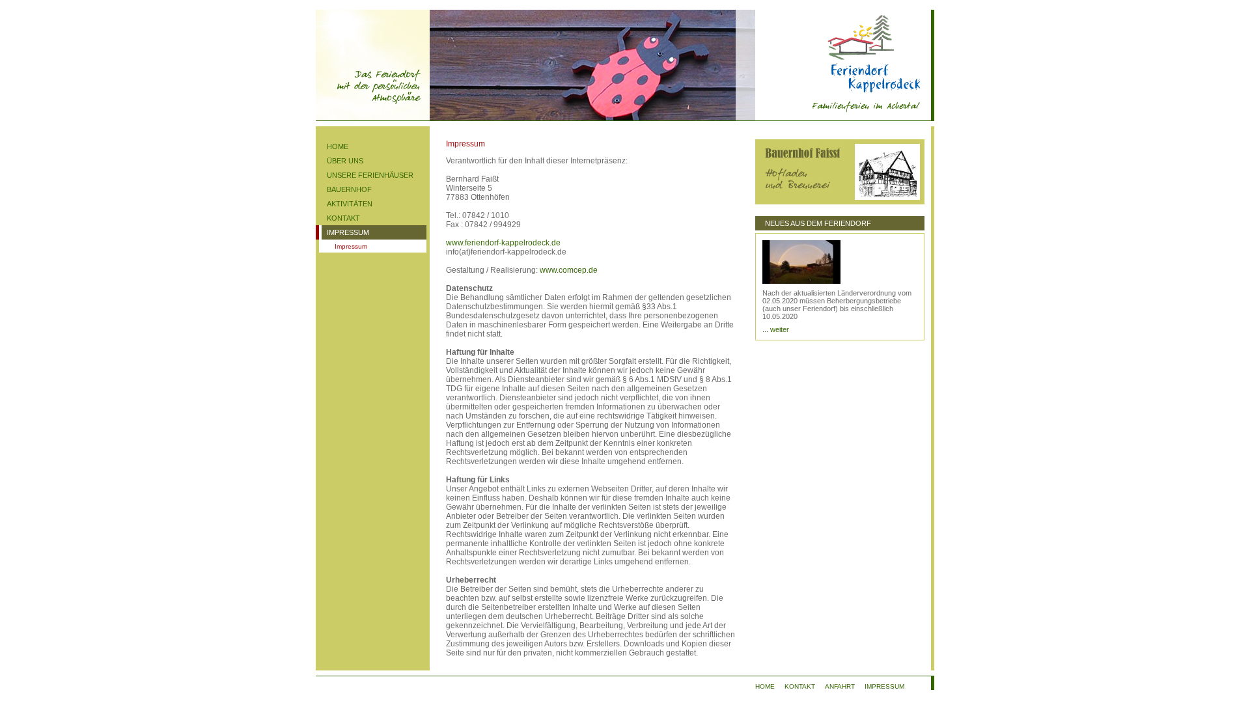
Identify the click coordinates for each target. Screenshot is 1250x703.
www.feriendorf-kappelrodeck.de (503, 242)
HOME (337, 146)
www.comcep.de (569, 270)
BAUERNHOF (349, 189)
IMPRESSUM (348, 232)
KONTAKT (343, 218)
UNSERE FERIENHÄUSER (370, 175)
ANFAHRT (840, 686)
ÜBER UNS (345, 161)
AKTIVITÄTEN (349, 204)
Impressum (351, 246)
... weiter (775, 329)
